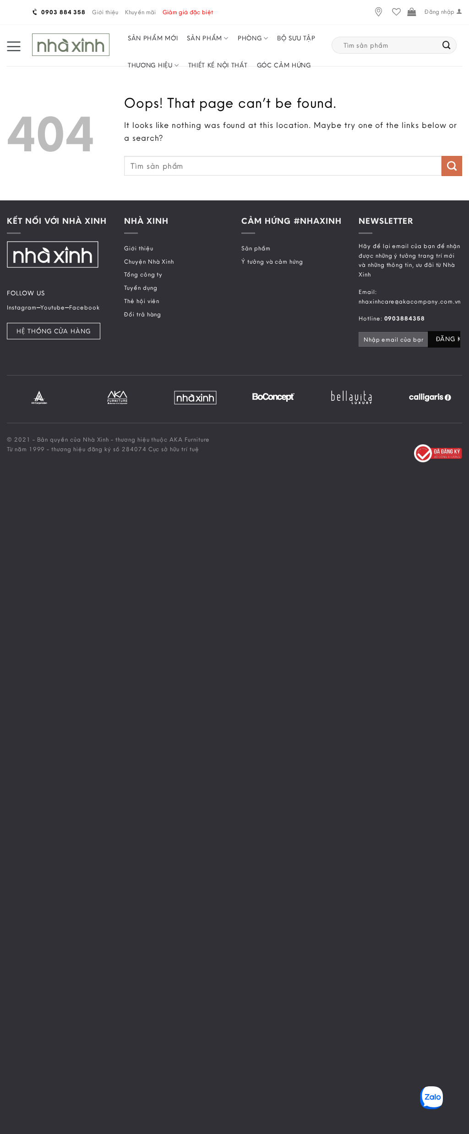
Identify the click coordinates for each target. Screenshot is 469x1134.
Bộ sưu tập (296, 38)
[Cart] (411, 12)
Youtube (52, 307)
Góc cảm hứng (284, 65)
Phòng (250, 38)
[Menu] (14, 45)
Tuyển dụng (140, 287)
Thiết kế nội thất (218, 65)
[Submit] (447, 45)
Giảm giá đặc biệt (188, 12)
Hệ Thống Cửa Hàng (53, 331)
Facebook (84, 307)
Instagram (22, 307)
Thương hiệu (150, 65)
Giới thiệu (105, 12)
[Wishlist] (396, 12)
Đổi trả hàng (142, 314)
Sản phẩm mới (153, 38)
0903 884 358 (62, 12)
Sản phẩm (204, 38)
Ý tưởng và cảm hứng (272, 261)
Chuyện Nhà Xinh (149, 261)
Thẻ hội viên (141, 300)
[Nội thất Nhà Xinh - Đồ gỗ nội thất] (70, 45)
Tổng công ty (143, 274)
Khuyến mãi (140, 12)
